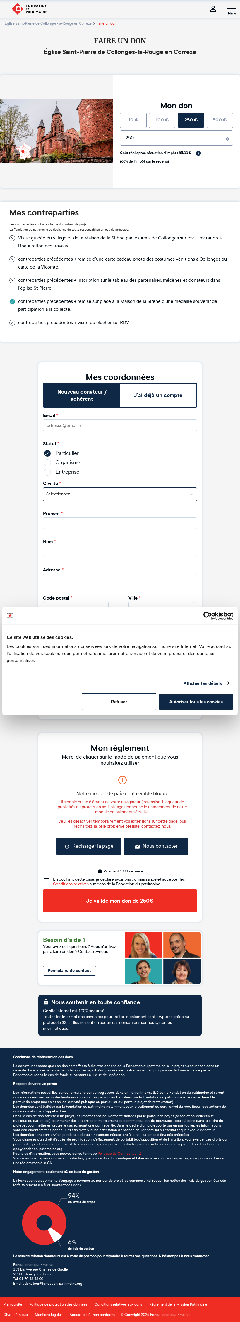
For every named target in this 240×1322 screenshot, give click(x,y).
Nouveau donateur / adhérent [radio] (82, 395)
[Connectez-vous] (213, 9)
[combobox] (46, 494)
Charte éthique (16, 1315)
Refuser (119, 701)
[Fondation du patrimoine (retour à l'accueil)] (29, 9)
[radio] (133, 120)
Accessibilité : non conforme (92, 1315)
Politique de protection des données (58, 1304)
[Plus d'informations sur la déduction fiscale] (198, 153)
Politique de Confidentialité (120, 1154)
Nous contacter (160, 846)
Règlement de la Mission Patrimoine (178, 1304)
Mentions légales (49, 1315)
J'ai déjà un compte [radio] (158, 395)
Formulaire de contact (69, 970)
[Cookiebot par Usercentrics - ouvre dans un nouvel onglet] (207, 615)
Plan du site (13, 1304)
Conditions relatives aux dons (118, 1304)
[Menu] (231, 6)
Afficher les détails (203, 683)
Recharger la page (93, 846)
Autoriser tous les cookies (196, 701)
